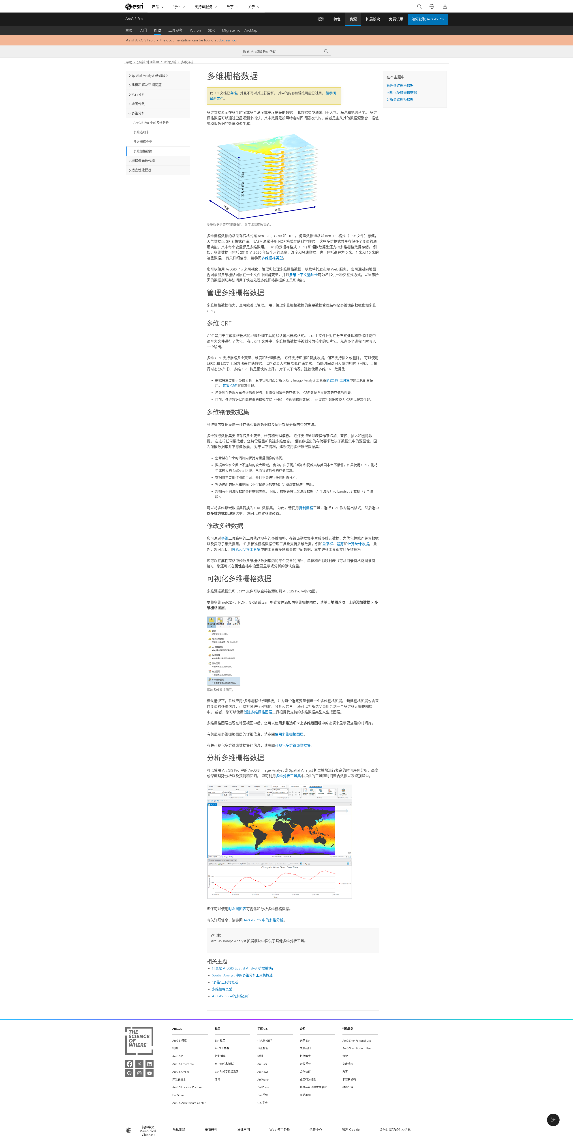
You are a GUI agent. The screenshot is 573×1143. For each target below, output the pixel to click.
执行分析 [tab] (138, 94)
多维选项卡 (141, 132)
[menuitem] (190, 1041)
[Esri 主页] (134, 6)
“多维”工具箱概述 (225, 982)
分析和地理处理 (148, 62)
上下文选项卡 (303, 275)
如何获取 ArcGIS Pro (427, 19)
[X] (139, 1064)
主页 (129, 30)
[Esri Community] (129, 1073)
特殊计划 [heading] (347, 1028)
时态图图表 (237, 909)
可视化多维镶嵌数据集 (293, 745)
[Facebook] (129, 1064)
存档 (233, 93)
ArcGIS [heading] (177, 1028)
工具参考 (175, 30)
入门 (143, 30)
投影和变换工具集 (246, 549)
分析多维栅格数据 (400, 99)
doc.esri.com (228, 40)
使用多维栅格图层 (289, 734)
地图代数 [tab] (138, 104)
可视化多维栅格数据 (402, 92)
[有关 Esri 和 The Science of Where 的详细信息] (139, 1042)
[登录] (445, 6)
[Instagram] (139, 1073)
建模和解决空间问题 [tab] (146, 85)
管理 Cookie (351, 1130)
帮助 (157, 30)
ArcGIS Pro (134, 19)
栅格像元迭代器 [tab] (143, 161)
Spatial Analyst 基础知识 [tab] (150, 75)
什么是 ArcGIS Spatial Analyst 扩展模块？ (243, 968)
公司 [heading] (302, 1028)
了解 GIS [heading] (262, 1028)
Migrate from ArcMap (239, 30)
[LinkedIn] (149, 1064)
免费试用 (396, 19)
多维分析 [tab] (138, 113)
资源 (353, 19)
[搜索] (419, 6)
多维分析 (187, 62)
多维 (224, 538)
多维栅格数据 (142, 151)
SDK (211, 30)
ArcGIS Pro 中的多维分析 (151, 123)
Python (195, 30)
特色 (337, 19)
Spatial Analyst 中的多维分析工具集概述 (242, 975)
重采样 (327, 544)
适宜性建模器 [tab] (141, 170)
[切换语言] (431, 6)
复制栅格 (306, 508)
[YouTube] (149, 1073)
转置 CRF (230, 386)
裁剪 (340, 544)
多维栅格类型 (142, 142)
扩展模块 (373, 19)
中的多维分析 (263, 920)
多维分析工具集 (338, 380)
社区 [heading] (217, 1028)
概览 (321, 19)
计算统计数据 (358, 544)
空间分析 (170, 62)
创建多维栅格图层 (258, 712)
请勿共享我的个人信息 (395, 1130)
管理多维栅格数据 (400, 86)
